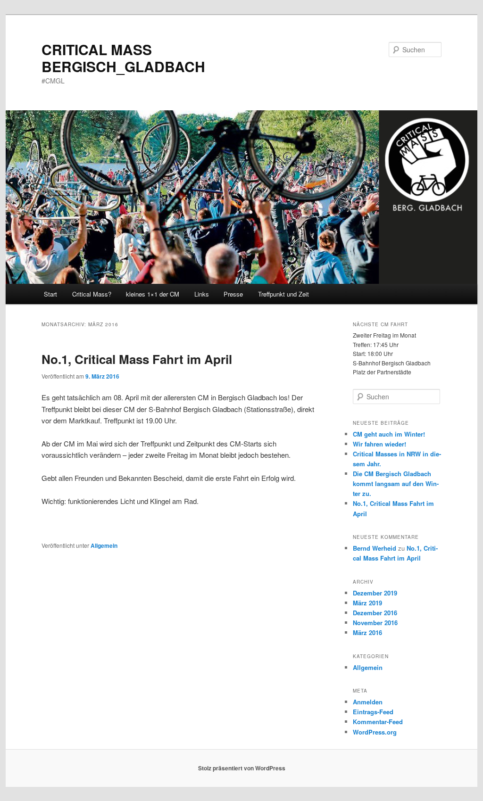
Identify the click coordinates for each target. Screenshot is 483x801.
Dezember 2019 (375, 592)
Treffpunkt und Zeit (283, 293)
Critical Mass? (91, 293)
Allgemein (104, 545)
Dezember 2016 (375, 612)
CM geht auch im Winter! (389, 433)
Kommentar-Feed (378, 721)
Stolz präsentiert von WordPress (241, 768)
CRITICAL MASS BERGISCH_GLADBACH (123, 57)
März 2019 (367, 602)
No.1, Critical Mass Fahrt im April (137, 359)
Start (50, 293)
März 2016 (367, 632)
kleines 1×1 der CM (152, 293)
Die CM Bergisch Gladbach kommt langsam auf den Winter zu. (396, 483)
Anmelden (368, 701)
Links (201, 293)
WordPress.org (375, 731)
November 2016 (375, 622)
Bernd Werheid (374, 548)
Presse (233, 293)
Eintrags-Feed (373, 711)
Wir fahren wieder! (379, 443)
